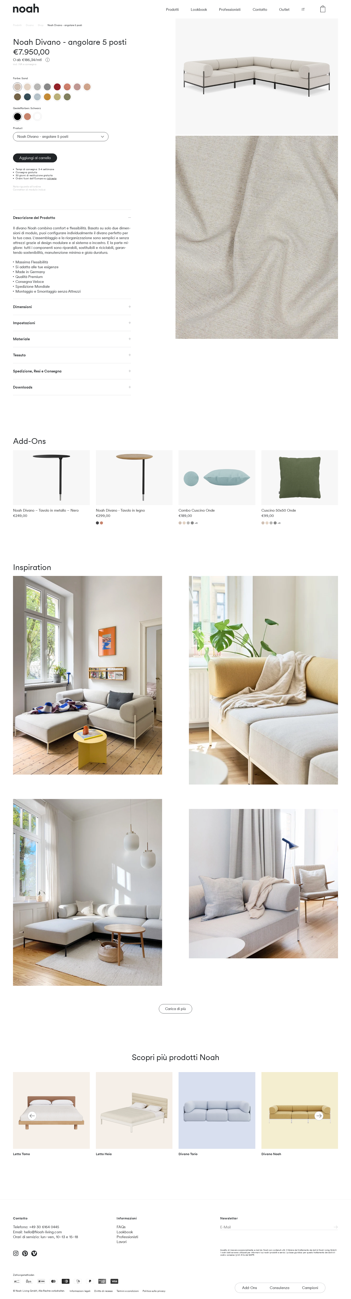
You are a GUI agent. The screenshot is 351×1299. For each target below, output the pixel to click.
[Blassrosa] (77, 86)
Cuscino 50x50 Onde (278, 510)
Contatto (260, 9)
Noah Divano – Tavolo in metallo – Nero (46, 510)
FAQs (121, 1227)
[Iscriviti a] (336, 1227)
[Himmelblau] (37, 96)
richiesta (51, 178)
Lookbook (199, 9)
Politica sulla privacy (154, 1291)
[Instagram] (16, 1255)
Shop (40, 25)
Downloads (22, 387)
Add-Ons (249, 1288)
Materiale (21, 339)
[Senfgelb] (47, 96)
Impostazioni (24, 323)
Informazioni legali (80, 1291)
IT (303, 9)
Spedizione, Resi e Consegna (37, 371)
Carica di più (175, 1009)
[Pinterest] (25, 1255)
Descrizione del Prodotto (34, 217)
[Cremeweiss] (27, 86)
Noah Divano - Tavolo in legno (120, 510)
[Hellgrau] (37, 86)
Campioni (310, 1288)
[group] (51, 1116)
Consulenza (279, 1288)
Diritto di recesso (103, 1291)
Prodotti (172, 9)
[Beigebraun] (87, 86)
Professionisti (229, 9)
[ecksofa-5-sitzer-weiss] (37, 116)
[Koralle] (67, 86)
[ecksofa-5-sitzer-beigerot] (27, 116)
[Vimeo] (34, 1255)
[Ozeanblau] (27, 96)
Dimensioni (22, 306)
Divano (30, 25)
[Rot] (57, 86)
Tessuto (19, 355)
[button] (318, 1115)
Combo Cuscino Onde (197, 510)
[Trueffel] (17, 96)
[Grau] (47, 86)
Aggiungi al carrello (35, 157)
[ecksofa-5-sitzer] (17, 116)
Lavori (122, 1242)
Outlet (284, 9)
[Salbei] (67, 96)
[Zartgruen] (57, 96)
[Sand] (17, 86)
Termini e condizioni (128, 1291)
